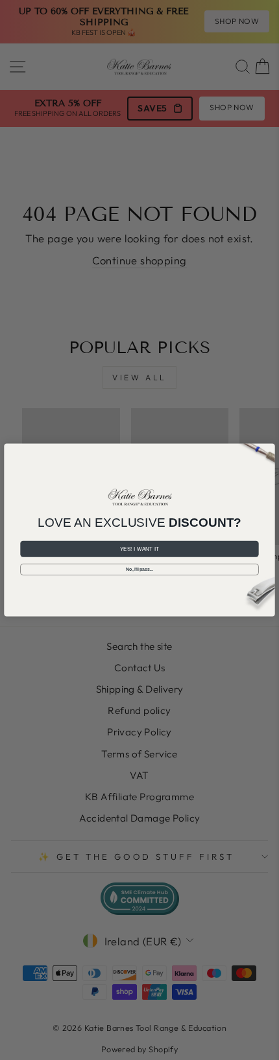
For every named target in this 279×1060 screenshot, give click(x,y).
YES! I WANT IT (139, 549)
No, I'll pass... (139, 569)
